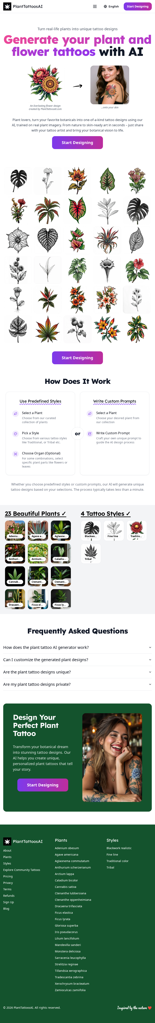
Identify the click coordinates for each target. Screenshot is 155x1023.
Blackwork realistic (119, 848)
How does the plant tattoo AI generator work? (46, 647)
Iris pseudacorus (66, 932)
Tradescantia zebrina (69, 977)
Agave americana (38, 536)
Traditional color (118, 861)
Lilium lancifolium (67, 938)
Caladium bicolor (61, 559)
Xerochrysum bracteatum (72, 983)
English (114, 6)
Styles (7, 863)
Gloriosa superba (66, 925)
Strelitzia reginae (66, 964)
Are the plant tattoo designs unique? (37, 672)
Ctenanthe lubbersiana (38, 582)
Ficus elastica (38, 604)
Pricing (8, 876)
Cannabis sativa (15, 582)
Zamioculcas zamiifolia (70, 990)
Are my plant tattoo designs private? (37, 684)
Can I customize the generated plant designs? (45, 659)
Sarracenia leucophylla (70, 958)
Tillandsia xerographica (71, 971)
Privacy (8, 883)
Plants (7, 857)
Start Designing (138, 6)
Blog (6, 908)
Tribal (110, 867)
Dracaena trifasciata (15, 604)
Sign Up (8, 902)
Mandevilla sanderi (68, 945)
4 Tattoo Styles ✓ (106, 513)
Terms (7, 889)
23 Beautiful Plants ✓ (35, 513)
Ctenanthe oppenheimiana (61, 582)
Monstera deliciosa (68, 951)
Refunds (9, 896)
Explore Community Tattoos (21, 870)
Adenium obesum (15, 536)
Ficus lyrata (61, 604)
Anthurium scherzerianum (15, 559)
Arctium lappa (38, 559)
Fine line (112, 854)
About (7, 850)
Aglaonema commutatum (61, 536)
